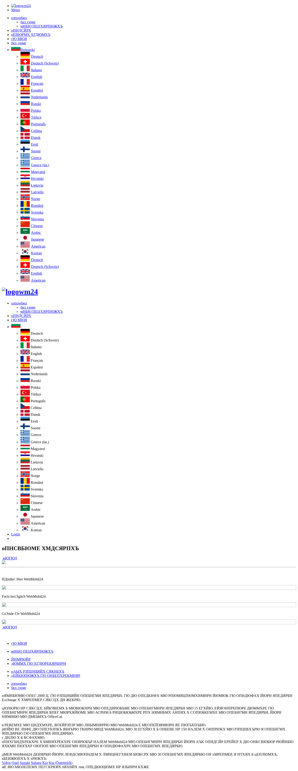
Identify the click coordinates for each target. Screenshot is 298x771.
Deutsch (37, 56)
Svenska (37, 212)
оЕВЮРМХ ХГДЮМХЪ (30, 35)
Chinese (37, 226)
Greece (36, 158)
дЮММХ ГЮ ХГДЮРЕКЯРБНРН (38, 663)
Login (15, 534)
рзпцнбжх (19, 18)
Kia (45, 763)
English (36, 77)
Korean (36, 253)
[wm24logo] (21, 6)
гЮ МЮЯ (19, 39)
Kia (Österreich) (60, 763)
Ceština (36, 131)
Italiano (36, 70)
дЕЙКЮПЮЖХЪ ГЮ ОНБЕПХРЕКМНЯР (45, 676)
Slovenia (37, 219)
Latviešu (37, 192)
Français (37, 83)
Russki (36, 104)
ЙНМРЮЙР (21, 659)
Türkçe (36, 117)
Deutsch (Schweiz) (45, 63)
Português (38, 124)
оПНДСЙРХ (21, 30)
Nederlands (39, 97)
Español (37, 90)
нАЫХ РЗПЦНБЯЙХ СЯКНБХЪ (37, 671)
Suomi (36, 151)
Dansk (36, 138)
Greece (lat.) (40, 165)
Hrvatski (37, 179)
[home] (20, 291)
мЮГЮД (9, 558)
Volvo (6, 763)
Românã (37, 206)
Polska (36, 111)
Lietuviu (37, 185)
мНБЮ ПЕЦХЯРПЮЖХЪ (41, 26)
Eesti (34, 144)
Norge (35, 199)
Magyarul (38, 172)
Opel (15, 763)
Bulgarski (27, 50)
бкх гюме (27, 22)
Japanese (37, 239)
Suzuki (25, 763)
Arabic (36, 233)
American (38, 246)
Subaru (36, 763)
